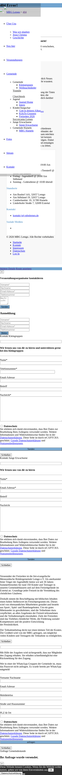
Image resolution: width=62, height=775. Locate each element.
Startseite (17, 242)
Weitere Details (7, 268)
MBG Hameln (26, 130)
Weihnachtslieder (27, 87)
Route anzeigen (23, 268)
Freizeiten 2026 (27, 116)
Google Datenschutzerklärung (26, 440)
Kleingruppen (26, 85)
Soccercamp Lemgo (23, 119)
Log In (16, 253)
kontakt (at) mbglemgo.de (26, 215)
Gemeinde (11, 73)
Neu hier (10, 46)
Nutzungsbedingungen (11, 443)
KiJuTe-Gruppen (27, 113)
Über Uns (11, 23)
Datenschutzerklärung (11, 437)
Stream (9, 153)
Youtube (17, 90)
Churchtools (19, 96)
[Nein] (24, 774)
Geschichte (18, 37)
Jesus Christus (20, 34)
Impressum (18, 248)
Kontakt (10, 166)
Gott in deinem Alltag (30, 110)
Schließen (5, 455)
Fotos (9, 139)
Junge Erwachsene (28, 125)
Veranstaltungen (14, 60)
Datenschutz (19, 250)
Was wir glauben (21, 32)
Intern (22, 105)
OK (50, 770)
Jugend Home (26, 102)
